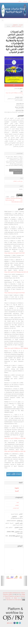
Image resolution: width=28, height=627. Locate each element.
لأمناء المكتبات (16, 508)
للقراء (18, 502)
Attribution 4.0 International (14, 599)
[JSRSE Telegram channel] (20, 623)
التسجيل (25, 1)
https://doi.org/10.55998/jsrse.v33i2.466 (14, 438)
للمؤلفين (17, 505)
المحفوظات (15, 24)
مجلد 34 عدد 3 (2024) (16, 26)
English (17, 488)
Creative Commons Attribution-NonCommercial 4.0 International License (14, 200)
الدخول (19, 1)
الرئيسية (21, 24)
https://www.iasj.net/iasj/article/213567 (14, 253)
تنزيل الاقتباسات (18, 172)
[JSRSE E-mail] (17, 623)
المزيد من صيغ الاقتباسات (16, 170)
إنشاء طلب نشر (14, 474)
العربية (17, 491)
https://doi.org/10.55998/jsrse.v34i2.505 (14, 451)
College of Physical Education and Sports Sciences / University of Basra (14, 596)
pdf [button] (14, 85)
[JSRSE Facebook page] (15, 623)
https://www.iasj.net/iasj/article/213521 (14, 293)
